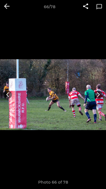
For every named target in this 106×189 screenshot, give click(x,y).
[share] (85, 7)
